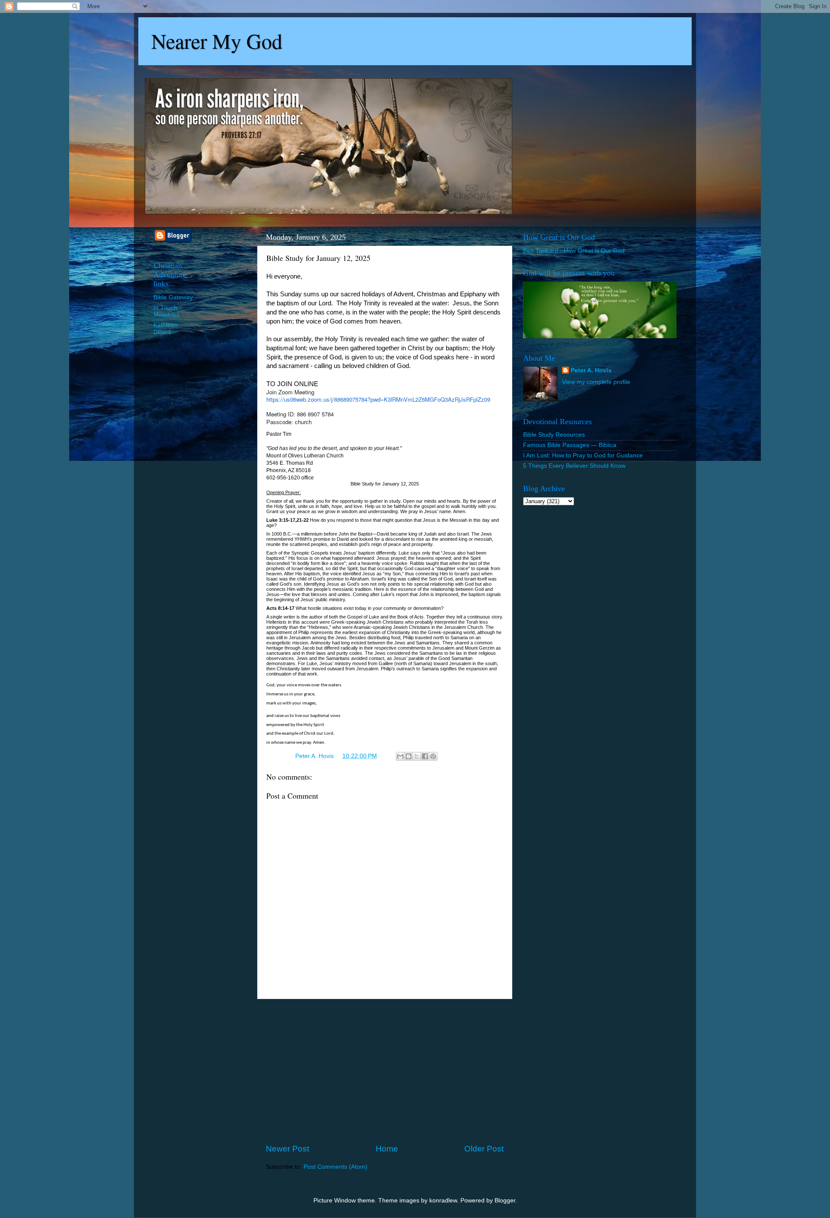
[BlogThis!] (408, 756)
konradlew (443, 1200)
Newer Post (287, 1148)
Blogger (505, 1200)
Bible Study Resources (554, 434)
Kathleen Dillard (165, 328)
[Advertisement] (385, 1071)
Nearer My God (216, 40)
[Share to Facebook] (425, 756)
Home (387, 1148)
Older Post (484, 1148)
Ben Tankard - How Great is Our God (574, 250)
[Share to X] (416, 756)
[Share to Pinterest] (433, 756)
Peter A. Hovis (591, 370)
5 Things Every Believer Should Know (574, 466)
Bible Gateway (173, 297)
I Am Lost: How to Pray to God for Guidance (583, 455)
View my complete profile (596, 382)
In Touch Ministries (166, 311)
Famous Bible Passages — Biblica (569, 445)
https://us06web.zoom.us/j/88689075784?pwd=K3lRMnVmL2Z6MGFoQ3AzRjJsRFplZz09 (378, 399)
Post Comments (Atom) (335, 1167)
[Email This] (400, 756)
